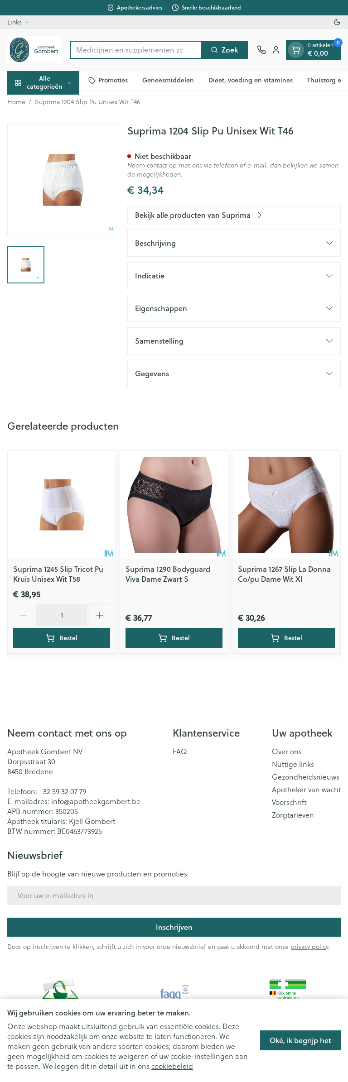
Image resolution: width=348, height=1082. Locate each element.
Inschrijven (174, 927)
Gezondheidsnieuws (305, 777)
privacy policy (309, 946)
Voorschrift (289, 802)
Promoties (113, 80)
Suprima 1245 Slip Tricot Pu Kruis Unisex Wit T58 (58, 574)
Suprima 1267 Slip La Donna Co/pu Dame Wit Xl (284, 574)
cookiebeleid (172, 1066)
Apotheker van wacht (306, 790)
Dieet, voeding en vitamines (250, 80)
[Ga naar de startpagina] (34, 49)
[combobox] (136, 50)
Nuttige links (293, 764)
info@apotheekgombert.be (95, 801)
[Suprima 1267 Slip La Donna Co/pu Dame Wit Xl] (286, 505)
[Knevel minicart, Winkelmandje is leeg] (296, 50)
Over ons (287, 751)
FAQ (180, 751)
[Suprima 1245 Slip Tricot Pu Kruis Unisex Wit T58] (62, 505)
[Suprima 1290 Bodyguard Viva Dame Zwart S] (174, 505)
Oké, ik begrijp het (300, 1040)
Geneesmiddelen (168, 80)
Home (16, 101)
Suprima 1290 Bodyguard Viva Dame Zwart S (168, 574)
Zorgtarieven (293, 815)
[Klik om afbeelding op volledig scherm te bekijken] (63, 180)
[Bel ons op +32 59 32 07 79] (261, 49)
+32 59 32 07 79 (62, 791)
